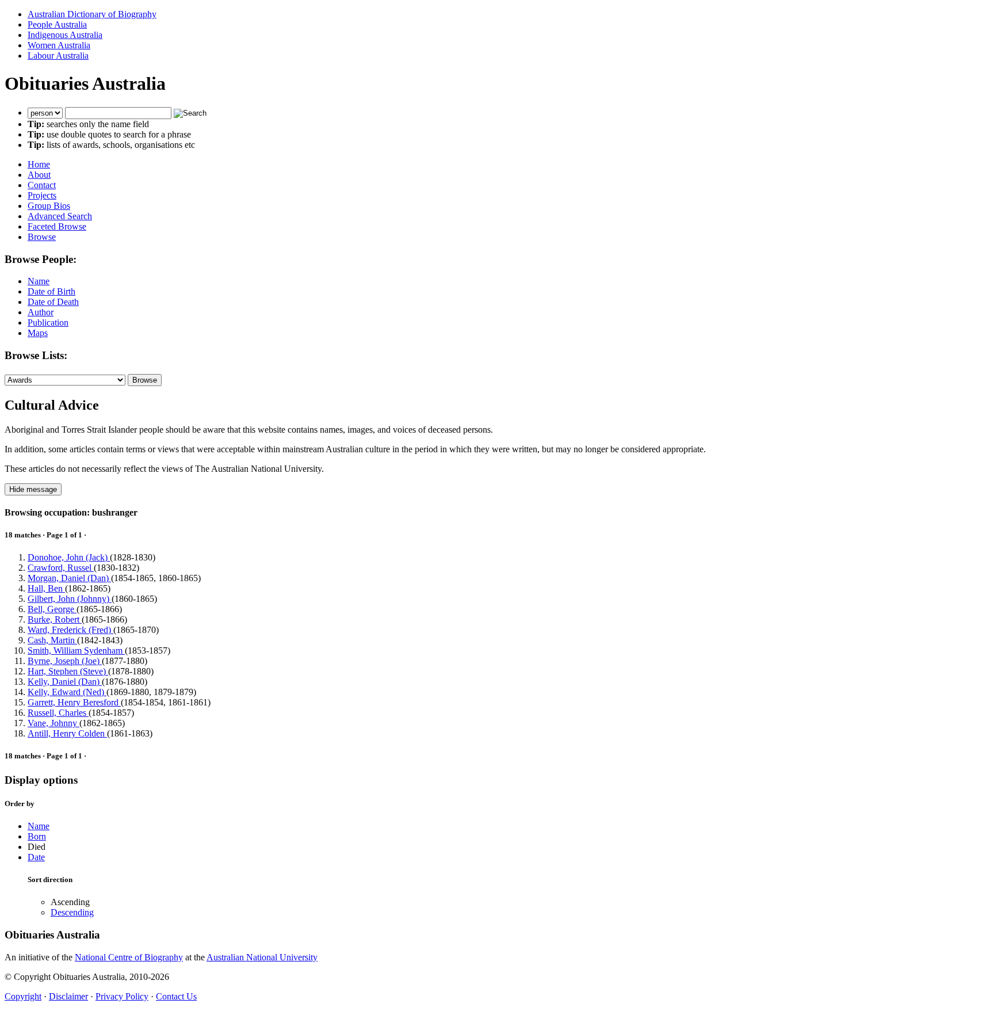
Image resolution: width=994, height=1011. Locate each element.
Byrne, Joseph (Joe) (65, 661)
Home (39, 164)
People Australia (57, 24)
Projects (42, 195)
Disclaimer (68, 996)
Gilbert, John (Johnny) (70, 599)
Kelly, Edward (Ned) (67, 692)
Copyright (23, 996)
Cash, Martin (52, 640)
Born (37, 836)
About (39, 175)
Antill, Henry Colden (67, 733)
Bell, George (52, 609)
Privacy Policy (121, 996)
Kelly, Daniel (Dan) (65, 681)
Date (36, 857)
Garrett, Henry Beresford (74, 702)
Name (38, 281)
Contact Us (176, 996)
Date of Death (53, 302)
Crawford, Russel (61, 568)
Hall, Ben (46, 588)
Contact (42, 185)
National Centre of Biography (129, 957)
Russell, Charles (58, 713)
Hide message (33, 489)
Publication (48, 322)
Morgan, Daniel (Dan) (69, 578)
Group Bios (49, 206)
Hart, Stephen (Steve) (68, 671)
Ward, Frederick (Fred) (70, 630)
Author (40, 312)
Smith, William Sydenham (76, 650)
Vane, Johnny (53, 723)
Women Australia (59, 45)
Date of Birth (51, 291)
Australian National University (262, 957)
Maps (38, 333)
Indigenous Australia (65, 35)
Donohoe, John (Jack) (69, 557)
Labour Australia (58, 55)
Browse (42, 237)
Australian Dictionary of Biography (92, 14)
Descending (72, 912)
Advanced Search (60, 216)
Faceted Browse (57, 226)
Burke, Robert (55, 619)
